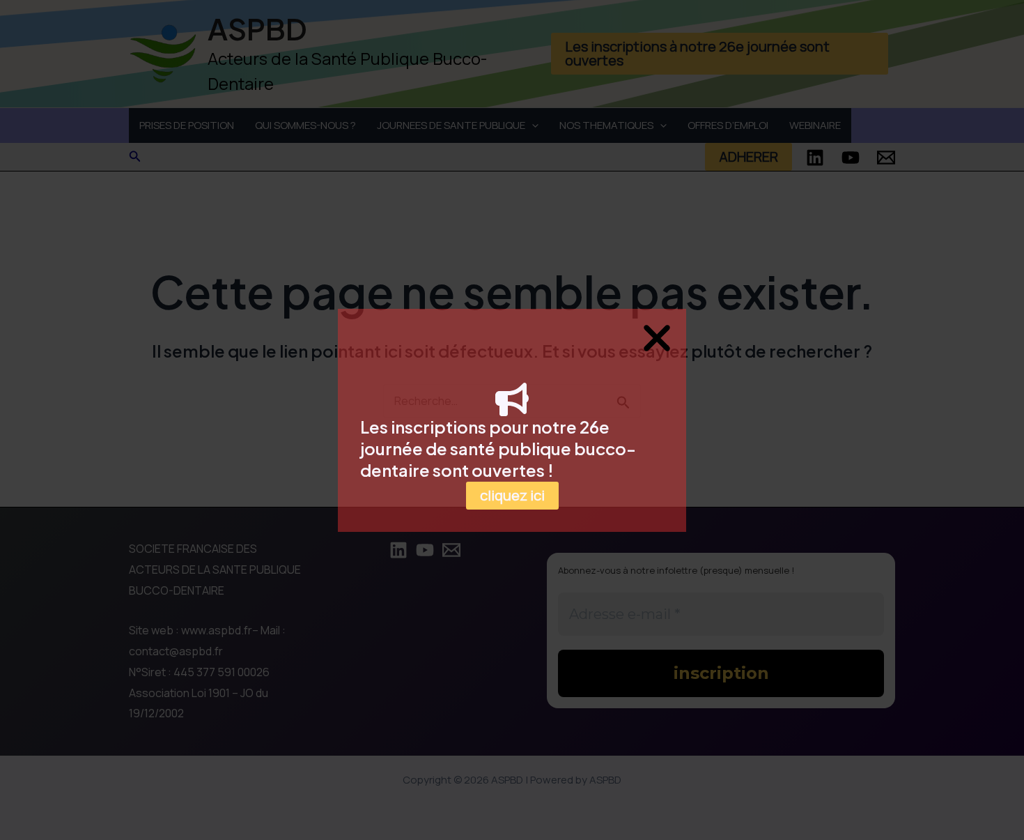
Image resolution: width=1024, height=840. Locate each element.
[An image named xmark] (657, 338)
